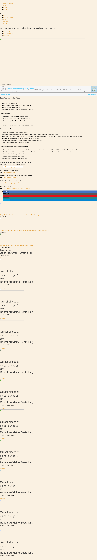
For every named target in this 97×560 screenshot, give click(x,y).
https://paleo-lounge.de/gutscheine (11, 183)
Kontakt (5, 9)
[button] (48, 13)
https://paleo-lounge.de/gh (9, 177)
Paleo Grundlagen (8, 3)
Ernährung (6, 35)
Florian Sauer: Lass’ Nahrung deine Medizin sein (16, 245)
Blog (4, 5)
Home (4, 1)
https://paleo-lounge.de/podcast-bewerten (13, 167)
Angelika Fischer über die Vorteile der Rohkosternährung (19, 215)
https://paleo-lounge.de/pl (9, 172)
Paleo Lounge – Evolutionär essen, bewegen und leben (17, 188)
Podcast (5, 7)
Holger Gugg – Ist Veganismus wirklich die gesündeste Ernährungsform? (25, 230)
